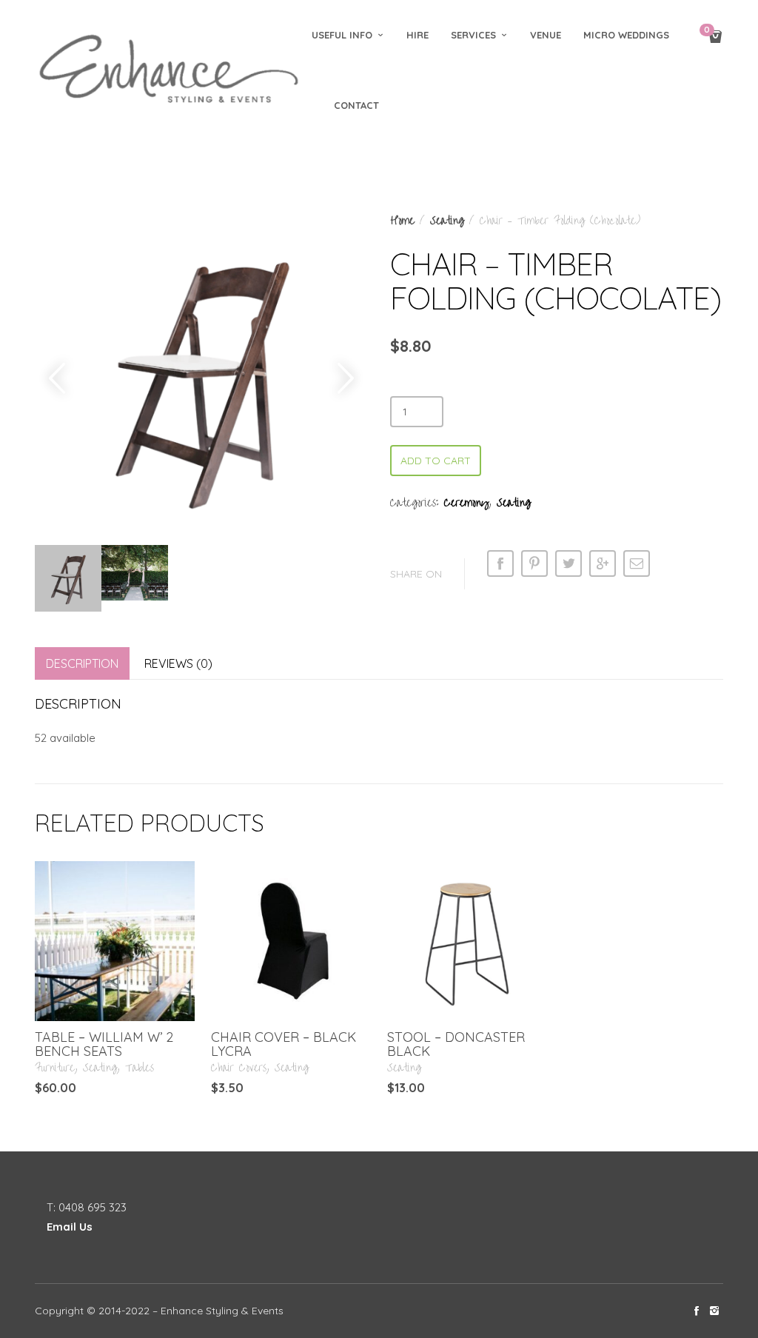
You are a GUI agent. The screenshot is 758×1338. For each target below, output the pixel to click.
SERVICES (473, 35)
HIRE (417, 35)
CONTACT (356, 105)
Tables (139, 1068)
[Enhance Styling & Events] (171, 70)
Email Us (70, 1227)
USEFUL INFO (342, 35)
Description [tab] (82, 663)
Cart (707, 31)
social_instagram (714, 1310)
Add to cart (435, 460)
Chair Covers (238, 1068)
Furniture (55, 1068)
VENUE (545, 35)
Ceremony (466, 502)
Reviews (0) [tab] (178, 663)
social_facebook (696, 1310)
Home (402, 220)
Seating (447, 220)
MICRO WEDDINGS (626, 35)
